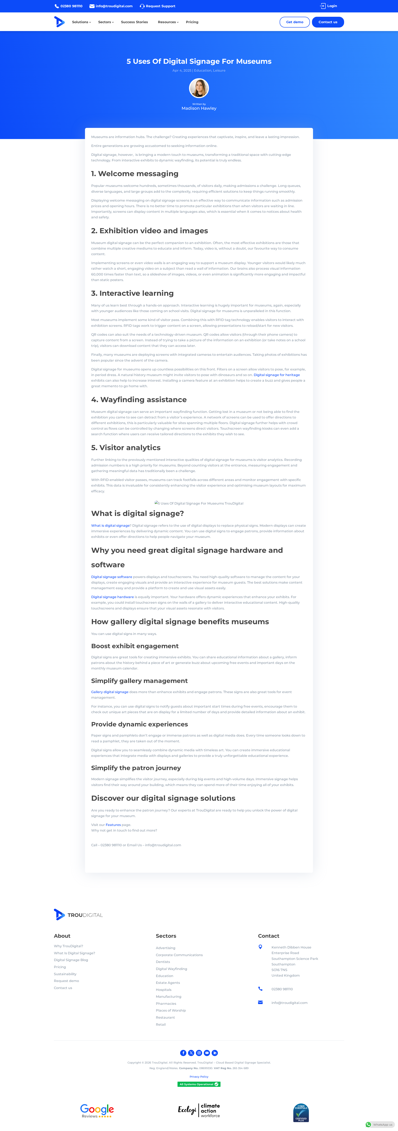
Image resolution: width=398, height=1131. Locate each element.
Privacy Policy (199, 1076)
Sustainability (65, 974)
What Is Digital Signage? (74, 953)
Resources (167, 22)
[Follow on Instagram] (199, 1053)
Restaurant (165, 1017)
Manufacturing (168, 997)
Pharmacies (166, 1004)
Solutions (80, 22)
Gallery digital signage (110, 692)
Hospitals (163, 990)
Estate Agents (168, 983)
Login (332, 6)
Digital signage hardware (112, 597)
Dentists (163, 962)
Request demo (66, 981)
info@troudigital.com (114, 6)
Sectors (104, 22)
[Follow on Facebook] (183, 1053)
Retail (161, 1024)
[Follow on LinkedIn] (215, 1053)
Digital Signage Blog (71, 960)
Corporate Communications (179, 955)
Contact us (328, 22)
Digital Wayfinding (171, 969)
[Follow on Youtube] (207, 1053)
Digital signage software (111, 577)
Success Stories (134, 22)
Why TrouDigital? (68, 946)
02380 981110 (72, 6)
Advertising (165, 948)
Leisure (219, 70)
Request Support (160, 6)
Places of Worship (171, 1010)
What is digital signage (110, 526)
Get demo (294, 22)
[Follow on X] (191, 1053)
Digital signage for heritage (277, 375)
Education (202, 70)
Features (113, 825)
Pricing (192, 22)
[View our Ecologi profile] (199, 1111)
